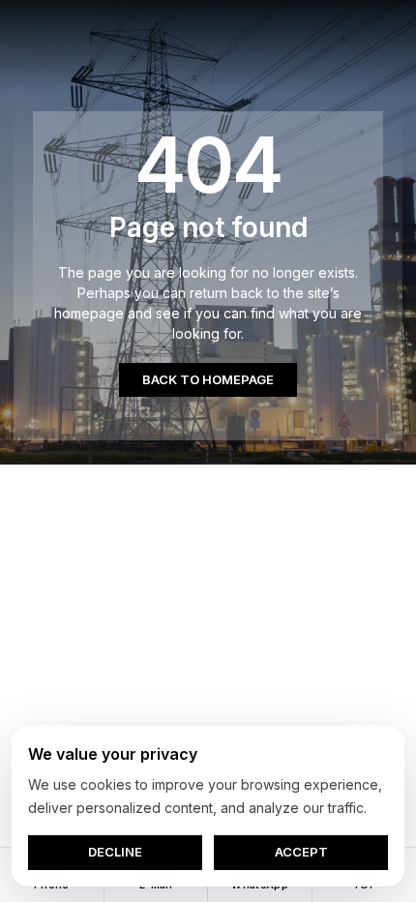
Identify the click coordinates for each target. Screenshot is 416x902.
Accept (301, 851)
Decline (115, 851)
